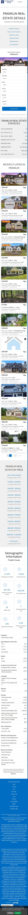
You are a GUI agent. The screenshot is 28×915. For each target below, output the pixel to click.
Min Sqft (4, 95)
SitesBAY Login (14, 809)
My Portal (19, 1)
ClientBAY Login (14, 806)
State (14, 784)
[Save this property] (25, 175)
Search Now (14, 109)
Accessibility (14, 801)
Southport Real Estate (14, 782)
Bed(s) (3, 82)
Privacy (14, 799)
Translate (24, 905)
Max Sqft (4, 101)
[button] (25, 2)
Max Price (4, 75)
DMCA (14, 804)
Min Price (4, 69)
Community (14, 794)
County (14, 786)
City (14, 789)
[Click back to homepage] (6, 1)
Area (14, 796)
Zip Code (14, 791)
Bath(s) (4, 88)
